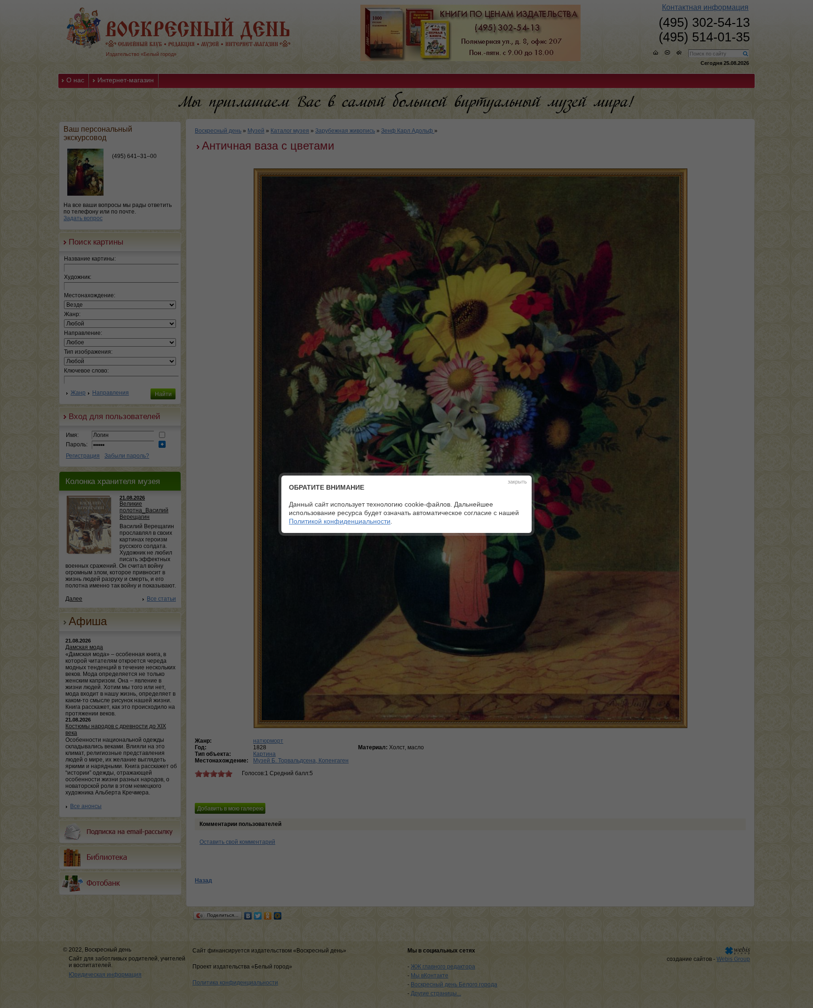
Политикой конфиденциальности (340, 521)
